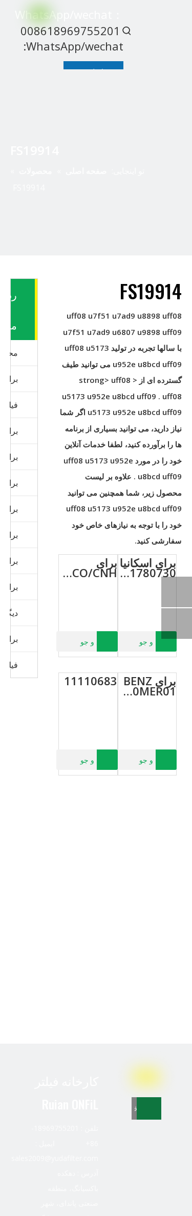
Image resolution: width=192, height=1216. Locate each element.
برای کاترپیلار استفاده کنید (14, 430)
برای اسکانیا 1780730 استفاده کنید (147, 567)
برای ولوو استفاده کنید (14, 456)
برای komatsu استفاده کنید (14, 482)
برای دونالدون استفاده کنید (14, 638)
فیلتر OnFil (14, 404)
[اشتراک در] (149, 1108)
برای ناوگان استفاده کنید (14, 378)
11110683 (90, 681)
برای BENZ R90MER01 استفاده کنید (147, 686)
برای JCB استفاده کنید (14, 586)
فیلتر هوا (14, 664)
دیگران (14, 612)
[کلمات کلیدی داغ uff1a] (127, 30)
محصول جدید (14, 352)
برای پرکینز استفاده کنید (14, 508)
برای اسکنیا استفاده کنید (14, 534)
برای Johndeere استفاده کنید (14, 560)
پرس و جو (154, 642)
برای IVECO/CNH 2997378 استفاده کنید (88, 567)
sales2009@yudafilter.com (54, 1158)
